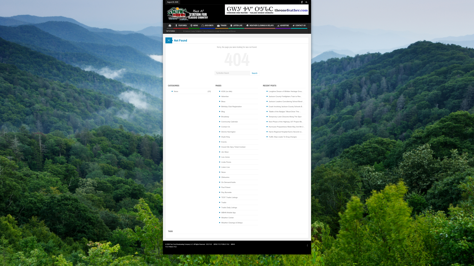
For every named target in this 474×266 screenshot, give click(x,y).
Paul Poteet (225, 187)
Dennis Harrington (228, 132)
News (176, 91)
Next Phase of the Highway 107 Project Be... (286, 122)
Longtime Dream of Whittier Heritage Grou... (286, 91)
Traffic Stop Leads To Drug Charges (283, 137)
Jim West (224, 152)
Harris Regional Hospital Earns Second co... (286, 132)
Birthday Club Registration (231, 107)
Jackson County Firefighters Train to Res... (285, 96)
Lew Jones (225, 157)
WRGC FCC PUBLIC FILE (221, 244)
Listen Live (237, 25)
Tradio (223, 202)
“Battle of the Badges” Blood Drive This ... (285, 112)
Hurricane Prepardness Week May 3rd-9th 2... (287, 127)
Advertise (284, 25)
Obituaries (225, 177)
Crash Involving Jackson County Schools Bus (199, 31)
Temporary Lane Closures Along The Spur (285, 117)
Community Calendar (229, 122)
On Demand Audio (228, 182)
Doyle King (225, 137)
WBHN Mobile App (228, 213)
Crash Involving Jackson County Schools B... (286, 107)
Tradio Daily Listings (229, 207)
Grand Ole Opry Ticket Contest (233, 147)
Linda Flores (226, 162)
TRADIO (224, 25)
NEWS (195, 25)
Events (224, 142)
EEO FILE (209, 244)
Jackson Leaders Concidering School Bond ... (286, 101)
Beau (223, 101)
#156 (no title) (226, 91)
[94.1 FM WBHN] (193, 14)
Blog (223, 112)
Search (254, 73)
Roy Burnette (226, 192)
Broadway (225, 117)
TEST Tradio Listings (229, 197)
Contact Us (301, 25)
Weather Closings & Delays (262, 25)
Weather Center (227, 218)
